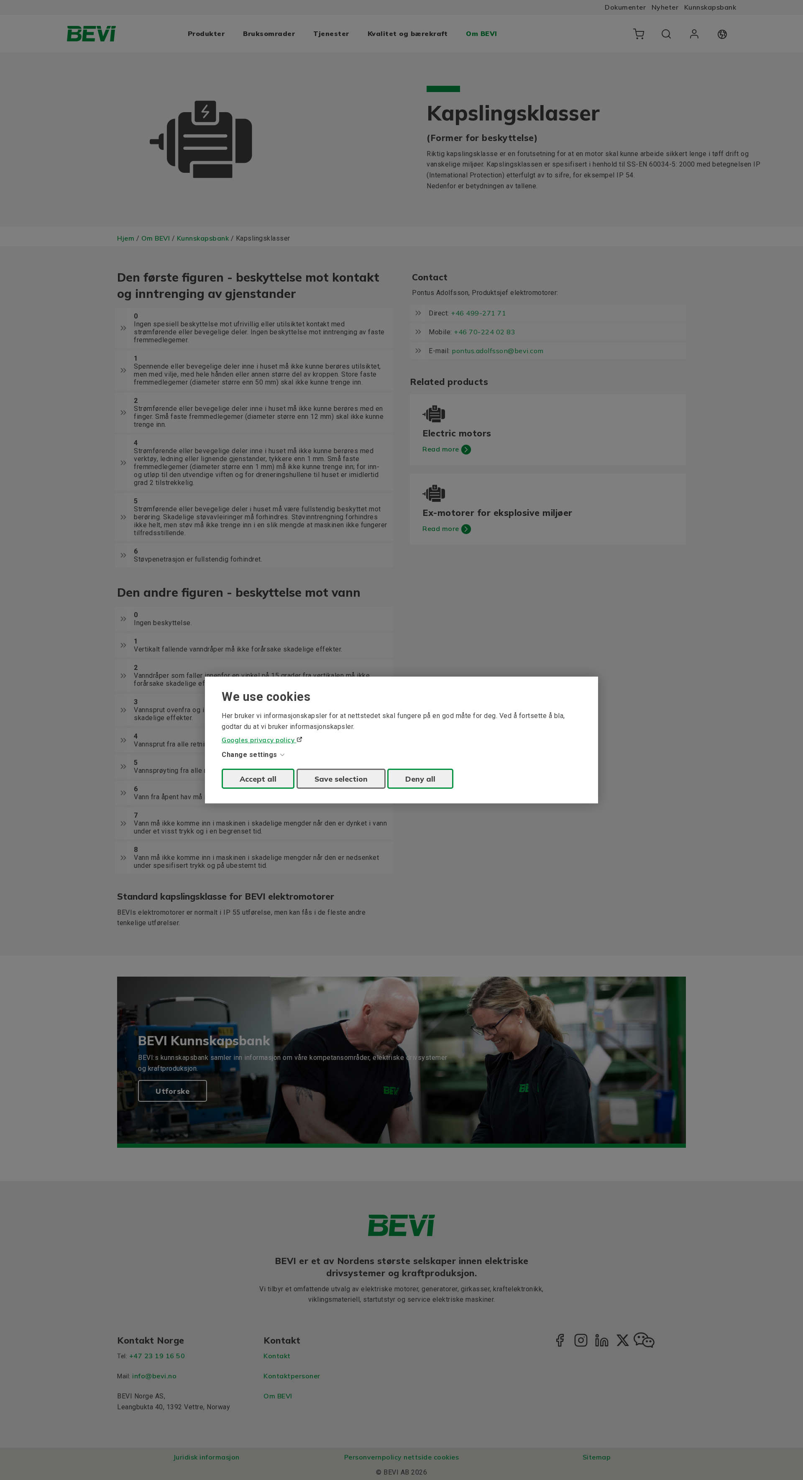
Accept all (258, 778)
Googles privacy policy (259, 740)
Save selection (341, 778)
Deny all (420, 778)
